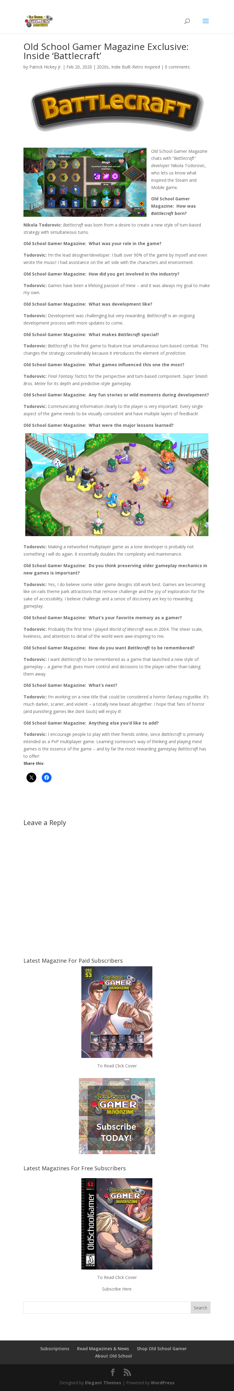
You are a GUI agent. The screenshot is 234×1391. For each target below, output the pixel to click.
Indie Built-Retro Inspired (135, 67)
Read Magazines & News (103, 1348)
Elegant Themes (103, 1383)
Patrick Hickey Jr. (45, 67)
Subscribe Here (117, 1289)
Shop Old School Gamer (162, 1348)
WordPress (163, 1383)
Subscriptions (54, 1348)
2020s (103, 67)
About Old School (113, 1356)
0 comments (177, 67)
